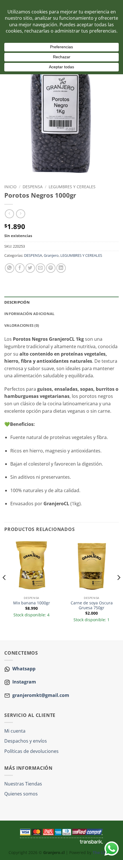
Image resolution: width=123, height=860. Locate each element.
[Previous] (4, 589)
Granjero (51, 255)
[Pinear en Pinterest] (50, 268)
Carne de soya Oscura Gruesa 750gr (92, 605)
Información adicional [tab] (29, 313)
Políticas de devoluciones (31, 751)
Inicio (10, 186)
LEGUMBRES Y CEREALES (72, 186)
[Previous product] (20, 213)
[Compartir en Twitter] (30, 268)
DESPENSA (33, 186)
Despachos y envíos (25, 741)
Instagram (23, 682)
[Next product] (9, 213)
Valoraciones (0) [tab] (21, 325)
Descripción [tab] (17, 302)
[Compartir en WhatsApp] (9, 268)
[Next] (118, 589)
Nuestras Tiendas (23, 784)
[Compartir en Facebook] (20, 268)
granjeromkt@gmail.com (40, 695)
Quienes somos (21, 794)
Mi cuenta (14, 731)
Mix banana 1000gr (31, 603)
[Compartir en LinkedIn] (61, 268)
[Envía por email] (40, 268)
